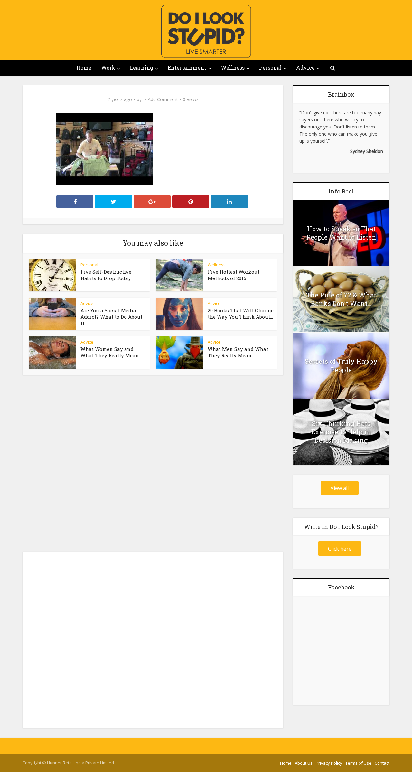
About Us (304, 763)
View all (340, 488)
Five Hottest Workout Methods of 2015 (233, 274)
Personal (270, 67)
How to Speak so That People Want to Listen (341, 232)
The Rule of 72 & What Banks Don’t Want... (341, 299)
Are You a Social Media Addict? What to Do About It (111, 316)
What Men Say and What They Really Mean (238, 352)
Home (83, 67)
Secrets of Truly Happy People (341, 365)
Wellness (233, 67)
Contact (382, 763)
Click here (339, 548)
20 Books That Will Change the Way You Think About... (241, 313)
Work (108, 67)
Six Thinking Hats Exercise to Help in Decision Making (341, 431)
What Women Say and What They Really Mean (109, 352)
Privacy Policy (329, 763)
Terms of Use (358, 763)
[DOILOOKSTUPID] (206, 31)
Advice (305, 67)
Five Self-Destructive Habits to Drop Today (105, 274)
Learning (141, 67)
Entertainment (187, 67)
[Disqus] (153, 465)
